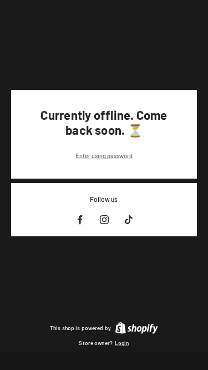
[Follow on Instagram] (104, 219)
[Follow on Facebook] (79, 219)
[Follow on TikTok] (128, 219)
